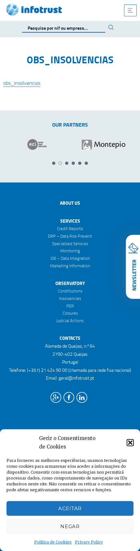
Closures (70, 313)
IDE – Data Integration (70, 258)
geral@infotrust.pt (76, 378)
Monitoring (70, 251)
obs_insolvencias (21, 83)
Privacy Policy (89, 542)
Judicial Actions (70, 320)
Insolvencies (70, 298)
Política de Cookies (53, 542)
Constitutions (70, 291)
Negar (70, 526)
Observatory (70, 283)
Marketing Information (70, 266)
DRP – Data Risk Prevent (70, 236)
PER (70, 306)
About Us (70, 202)
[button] (130, 442)
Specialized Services (70, 243)
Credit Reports (70, 228)
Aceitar (70, 508)
